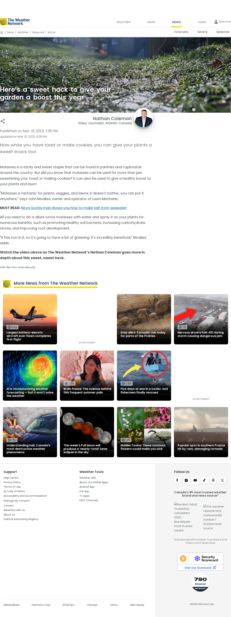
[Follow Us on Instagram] (186, 480)
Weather (23, 32)
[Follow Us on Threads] (213, 480)
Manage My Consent (17, 500)
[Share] (2, 121)
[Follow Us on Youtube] (195, 480)
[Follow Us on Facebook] (177, 480)
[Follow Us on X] (222, 480)
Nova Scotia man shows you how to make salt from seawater (74, 207)
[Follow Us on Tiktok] (204, 480)
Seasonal (38, 32)
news (10, 32)
